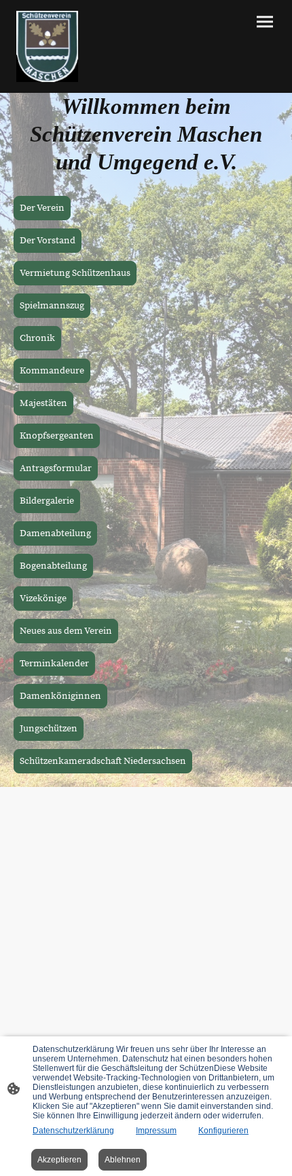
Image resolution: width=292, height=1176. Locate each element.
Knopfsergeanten (57, 436)
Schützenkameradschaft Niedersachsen (103, 761)
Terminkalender (54, 663)
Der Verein (42, 208)
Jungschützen (48, 729)
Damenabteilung (55, 533)
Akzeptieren (59, 1159)
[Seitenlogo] (47, 46)
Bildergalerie (47, 501)
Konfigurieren (223, 1130)
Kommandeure (52, 371)
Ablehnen (123, 1159)
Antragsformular (56, 468)
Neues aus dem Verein (66, 631)
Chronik (37, 338)
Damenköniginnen (60, 696)
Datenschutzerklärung (73, 1130)
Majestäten (43, 403)
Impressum (156, 1130)
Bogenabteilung (53, 566)
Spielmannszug (52, 306)
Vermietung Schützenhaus (75, 273)
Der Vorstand (47, 241)
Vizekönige (43, 598)
